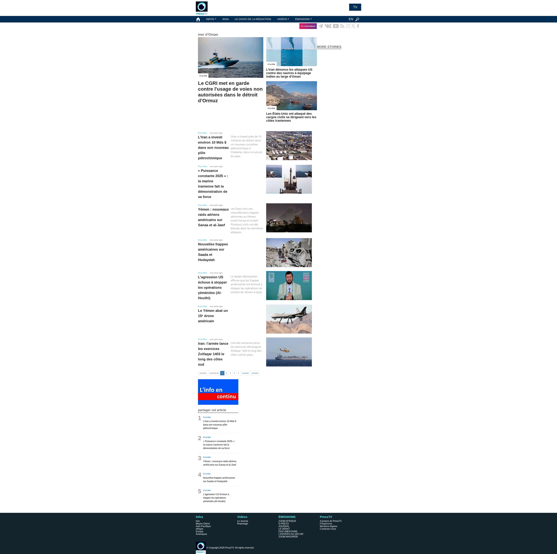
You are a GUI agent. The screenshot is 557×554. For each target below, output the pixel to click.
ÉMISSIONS (302, 19)
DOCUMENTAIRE (288, 531)
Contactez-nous (328, 529)
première (203, 373)
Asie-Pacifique (203, 526)
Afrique (199, 529)
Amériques (201, 534)
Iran (198, 521)
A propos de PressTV (331, 521)
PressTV (326, 516)
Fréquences (326, 523)
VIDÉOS (282, 19)
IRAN (225, 19)
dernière (255, 373)
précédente (214, 373)
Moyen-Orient (203, 523)
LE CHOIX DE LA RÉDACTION (253, 19)
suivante (245, 373)
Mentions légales (328, 526)
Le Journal (242, 521)
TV (355, 7)
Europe (199, 531)
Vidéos (242, 516)
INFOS (210, 19)
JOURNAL (284, 526)
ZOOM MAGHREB (288, 536)
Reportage (242, 523)
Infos (199, 516)
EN (351, 19)
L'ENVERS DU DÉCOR (290, 534)
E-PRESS (283, 523)
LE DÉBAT (284, 529)
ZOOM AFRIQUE (287, 521)
